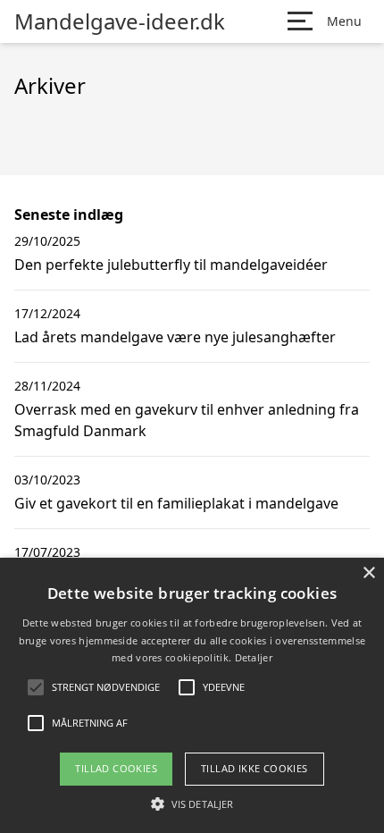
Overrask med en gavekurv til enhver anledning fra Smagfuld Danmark (186, 420)
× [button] (368, 573)
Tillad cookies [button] (116, 768)
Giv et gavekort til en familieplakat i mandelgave (176, 503)
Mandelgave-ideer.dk (119, 21)
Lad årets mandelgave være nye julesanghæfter (175, 337)
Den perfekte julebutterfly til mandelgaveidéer (171, 264)
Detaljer (253, 657)
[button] (192, 803)
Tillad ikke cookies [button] (254, 768)
